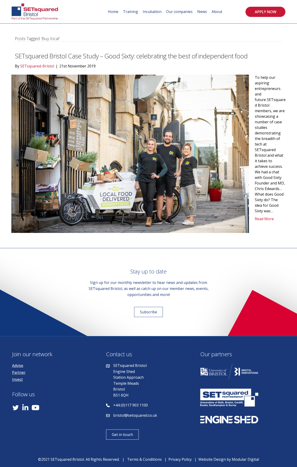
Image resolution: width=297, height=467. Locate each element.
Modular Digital (245, 459)
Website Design (212, 459)
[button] (265, 12)
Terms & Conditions (144, 459)
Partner (19, 372)
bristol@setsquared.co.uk (135, 415)
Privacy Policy (180, 459)
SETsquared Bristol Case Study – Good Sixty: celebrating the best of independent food (131, 55)
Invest (17, 379)
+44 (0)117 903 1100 (130, 405)
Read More (264, 218)
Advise (17, 365)
